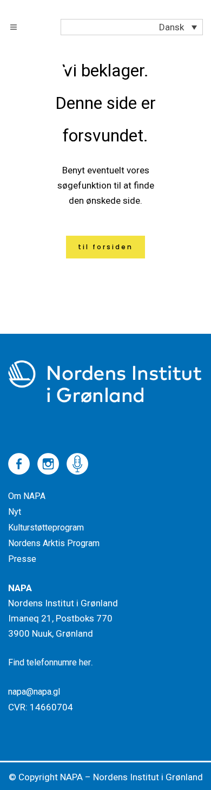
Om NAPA (26, 496)
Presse (22, 559)
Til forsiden (105, 246)
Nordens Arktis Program (54, 543)
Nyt (14, 512)
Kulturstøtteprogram (46, 527)
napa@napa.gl (34, 692)
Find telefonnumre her (49, 662)
